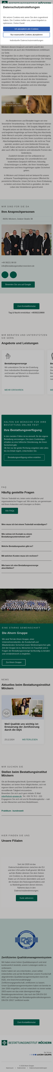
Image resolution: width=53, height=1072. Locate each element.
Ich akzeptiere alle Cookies (26, 29)
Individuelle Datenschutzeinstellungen (26, 40)
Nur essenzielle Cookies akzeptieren (26, 35)
